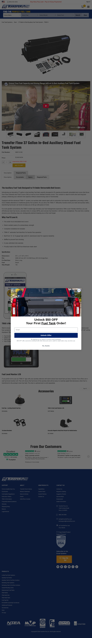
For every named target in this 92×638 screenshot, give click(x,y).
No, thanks (46, 346)
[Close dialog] (79, 290)
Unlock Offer (46, 335)
